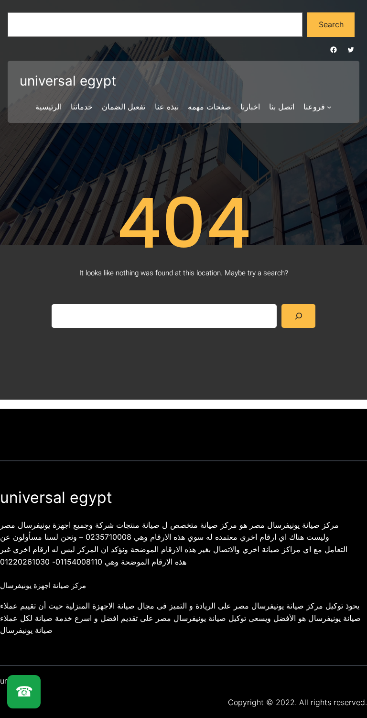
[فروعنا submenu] (329, 107)
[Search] (298, 315)
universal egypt (68, 81)
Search (331, 24)
